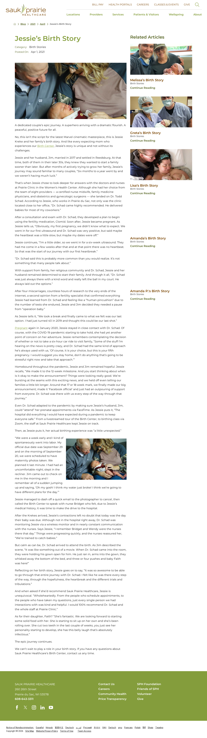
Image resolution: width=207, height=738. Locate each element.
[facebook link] (17, 707)
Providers (96, 14)
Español (40, 727)
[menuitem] (76, 15)
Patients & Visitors (146, 14)
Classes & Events (166, 4)
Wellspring (176, 14)
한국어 (97, 727)
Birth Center (45, 145)
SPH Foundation (149, 684)
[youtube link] (51, 707)
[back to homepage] (14, 24)
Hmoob (49, 727)
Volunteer (144, 694)
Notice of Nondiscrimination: (20, 727)
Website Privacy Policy (47, 731)
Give (187, 4)
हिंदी (144, 727)
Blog (23, 24)
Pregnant (21, 328)
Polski (137, 727)
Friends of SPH (148, 689)
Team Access (84, 731)
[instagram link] (34, 707)
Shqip (150, 727)
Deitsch (112, 727)
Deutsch (69, 727)
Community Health (112, 694)
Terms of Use (66, 731)
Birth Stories (37, 47)
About (197, 14)
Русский (87, 727)
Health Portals (120, 4)
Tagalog (159, 727)
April (42, 24)
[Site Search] (197, 5)
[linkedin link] (42, 707)
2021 (32, 24)
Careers (143, 4)
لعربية (78, 727)
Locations (73, 14)
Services (118, 14)
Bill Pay (98, 4)
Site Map (29, 731)
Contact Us (106, 684)
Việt (104, 727)
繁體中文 (59, 727)
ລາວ (120, 727)
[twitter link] (25, 707)
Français (128, 727)
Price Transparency (112, 699)
